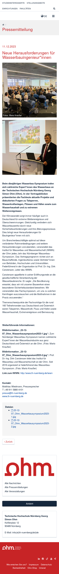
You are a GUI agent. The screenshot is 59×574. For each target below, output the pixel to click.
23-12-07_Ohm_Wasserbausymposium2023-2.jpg (30, 423)
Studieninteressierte (13, 3)
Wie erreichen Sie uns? (17, 564)
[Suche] (54, 8)
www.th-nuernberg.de (12, 396)
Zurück (9, 441)
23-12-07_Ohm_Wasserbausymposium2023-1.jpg (30, 413)
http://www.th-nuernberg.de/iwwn (36, 373)
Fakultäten (25, 8)
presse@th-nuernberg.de (14, 393)
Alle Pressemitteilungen (16, 487)
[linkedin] (39, 558)
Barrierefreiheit (19, 567)
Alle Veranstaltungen (15, 491)
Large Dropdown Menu (11, 547)
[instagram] (43, 558)
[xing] (55, 558)
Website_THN (6, 15)
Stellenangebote (36, 3)
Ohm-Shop (32, 567)
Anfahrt (29, 503)
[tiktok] (47, 558)
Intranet (42, 567)
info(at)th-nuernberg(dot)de (25, 532)
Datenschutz (46, 564)
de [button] (45, 16)
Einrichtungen (10, 8)
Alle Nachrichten (13, 483)
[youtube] (51, 558)
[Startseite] (3, 24)
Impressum (34, 564)
